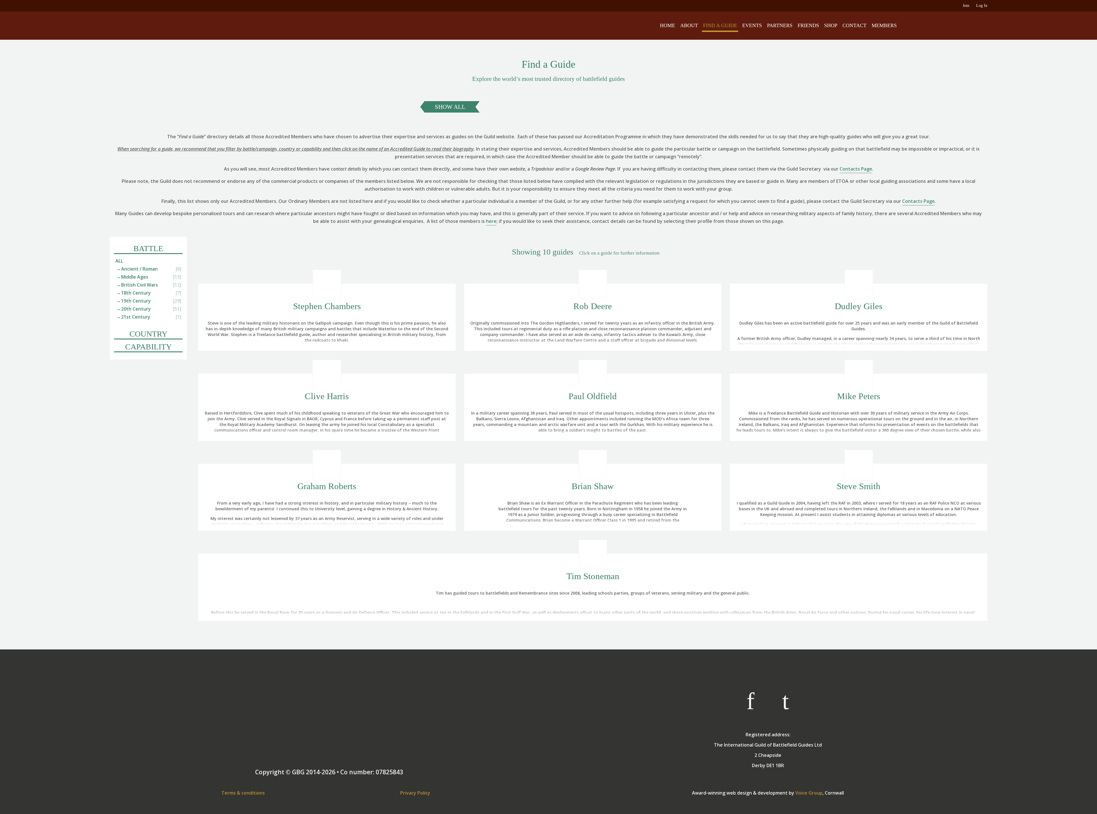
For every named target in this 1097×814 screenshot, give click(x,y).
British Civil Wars (139, 285)
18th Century (136, 293)
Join (966, 5)
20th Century (136, 309)
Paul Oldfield (592, 396)
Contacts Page (856, 169)
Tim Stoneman (592, 576)
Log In (981, 5)
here (491, 221)
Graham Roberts (326, 486)
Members (884, 25)
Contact (854, 25)
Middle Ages (134, 277)
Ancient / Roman (139, 269)
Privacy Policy (415, 793)
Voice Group (808, 793)
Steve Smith (858, 486)
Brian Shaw (593, 486)
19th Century (136, 301)
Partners (779, 25)
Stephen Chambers (327, 306)
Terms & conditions (243, 793)
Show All (450, 106)
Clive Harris (327, 396)
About (689, 25)
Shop (830, 25)
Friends (808, 25)
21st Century (135, 317)
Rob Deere (592, 306)
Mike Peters (858, 396)
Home (667, 25)
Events (752, 25)
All (119, 261)
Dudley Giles (858, 306)
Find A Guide (720, 25)
